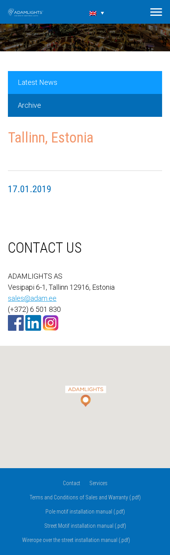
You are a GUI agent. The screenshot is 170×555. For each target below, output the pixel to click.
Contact (71, 483)
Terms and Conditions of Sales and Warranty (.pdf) (85, 497)
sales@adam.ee (32, 298)
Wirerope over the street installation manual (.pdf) (76, 540)
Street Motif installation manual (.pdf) (85, 526)
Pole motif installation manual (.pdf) (85, 511)
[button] (85, 391)
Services (98, 483)
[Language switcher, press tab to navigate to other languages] (96, 12)
